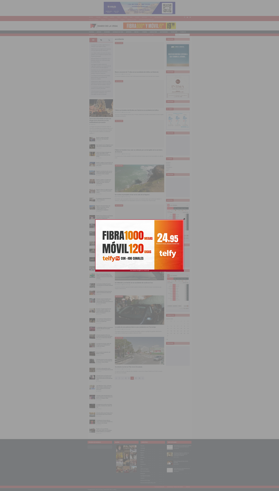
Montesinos (144, 17)
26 (174, 333)
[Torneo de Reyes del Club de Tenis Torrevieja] (170, 463)
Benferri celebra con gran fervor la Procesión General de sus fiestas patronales (104, 164)
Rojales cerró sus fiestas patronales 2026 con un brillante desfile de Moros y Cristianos (104, 430)
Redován (125, 17)
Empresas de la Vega (131, 19)
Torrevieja (98, 17)
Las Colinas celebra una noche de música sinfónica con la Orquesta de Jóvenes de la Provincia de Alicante (101, 54)
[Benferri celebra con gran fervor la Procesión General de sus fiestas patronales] (92, 164)
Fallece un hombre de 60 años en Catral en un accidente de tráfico (137, 110)
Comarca (123, 19)
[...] (93, 133)
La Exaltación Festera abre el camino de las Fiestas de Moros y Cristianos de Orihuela (104, 422)
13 (177, 328)
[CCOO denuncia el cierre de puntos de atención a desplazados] (170, 470)
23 (188, 331)
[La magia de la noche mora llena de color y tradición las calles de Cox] (92, 406)
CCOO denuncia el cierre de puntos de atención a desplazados (182, 469)
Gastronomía (164, 32)
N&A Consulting (113, 489)
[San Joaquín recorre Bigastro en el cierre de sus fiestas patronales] (92, 146)
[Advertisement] (178, 146)
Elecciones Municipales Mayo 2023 (146, 19)
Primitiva (168, 164)
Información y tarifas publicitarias (175, 486)
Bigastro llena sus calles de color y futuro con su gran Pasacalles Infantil (104, 191)
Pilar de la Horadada (93, 19)
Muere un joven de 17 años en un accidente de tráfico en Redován (137, 72)
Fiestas (136, 32)
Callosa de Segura (159, 17)
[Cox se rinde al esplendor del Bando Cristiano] (92, 354)
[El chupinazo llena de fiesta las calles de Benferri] (92, 200)
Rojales (118, 17)
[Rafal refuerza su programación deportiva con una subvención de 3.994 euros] (170, 447)
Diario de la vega (126, 74)
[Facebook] (184, 17)
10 (167, 328)
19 (174, 331)
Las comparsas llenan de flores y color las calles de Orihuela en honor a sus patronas (104, 320)
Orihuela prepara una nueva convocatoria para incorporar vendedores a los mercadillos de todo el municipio (101, 92)
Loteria (167, 169)
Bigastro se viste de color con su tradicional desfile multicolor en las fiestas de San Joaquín (104, 172)
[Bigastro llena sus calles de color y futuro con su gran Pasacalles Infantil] (92, 191)
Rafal (131, 17)
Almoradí (105, 17)
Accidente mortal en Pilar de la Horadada (128, 367)
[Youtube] (187, 17)
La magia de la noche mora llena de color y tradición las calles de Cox (104, 406)
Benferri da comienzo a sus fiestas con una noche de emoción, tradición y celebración (104, 217)
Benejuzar (103, 19)
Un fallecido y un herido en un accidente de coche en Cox (134, 283)
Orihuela (91, 17)
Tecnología (174, 32)
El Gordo (168, 165)
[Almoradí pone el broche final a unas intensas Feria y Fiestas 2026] (92, 226)
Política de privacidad (159, 486)
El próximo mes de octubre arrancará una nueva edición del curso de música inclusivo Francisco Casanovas (101, 71)
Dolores (137, 17)
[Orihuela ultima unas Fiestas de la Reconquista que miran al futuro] (92, 414)
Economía (107, 32)
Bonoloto (168, 162)
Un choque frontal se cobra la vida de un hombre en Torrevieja (135, 234)
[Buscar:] (182, 34)
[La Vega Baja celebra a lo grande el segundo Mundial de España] (92, 329)
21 (181, 331)
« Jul (167, 339)
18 (171, 331)
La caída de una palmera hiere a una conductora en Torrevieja (135, 327)
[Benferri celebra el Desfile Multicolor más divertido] (92, 139)
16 (188, 328)
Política (91, 32)
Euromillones (169, 167)
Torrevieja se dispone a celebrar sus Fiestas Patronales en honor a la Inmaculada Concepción (181, 454)
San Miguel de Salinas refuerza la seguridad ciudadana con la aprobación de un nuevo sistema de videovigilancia (101, 66)
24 (167, 333)
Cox (151, 17)
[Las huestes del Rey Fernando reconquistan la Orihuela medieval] (92, 285)
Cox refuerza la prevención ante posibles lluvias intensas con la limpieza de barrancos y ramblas (100, 77)
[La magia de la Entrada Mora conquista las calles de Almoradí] (92, 243)
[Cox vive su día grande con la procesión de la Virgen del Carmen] (92, 370)
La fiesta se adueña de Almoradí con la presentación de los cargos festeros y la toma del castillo (104, 250)
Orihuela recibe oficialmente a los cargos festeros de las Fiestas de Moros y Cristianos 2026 (104, 397)
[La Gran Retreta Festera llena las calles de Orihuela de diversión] (92, 293)
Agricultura (153, 32)
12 (139, 378)
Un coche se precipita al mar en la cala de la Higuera (132, 194)
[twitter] (190, 17)
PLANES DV (183, 32)
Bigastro (112, 17)
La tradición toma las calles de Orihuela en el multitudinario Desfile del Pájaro (103, 345)
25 (171, 333)
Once (167, 170)
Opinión (144, 32)
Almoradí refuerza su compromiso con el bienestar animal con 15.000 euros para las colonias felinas (100, 60)
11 (135, 378)
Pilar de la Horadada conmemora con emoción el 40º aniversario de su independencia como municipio (104, 259)
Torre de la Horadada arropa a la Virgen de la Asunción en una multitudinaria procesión (100, 120)
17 (167, 331)
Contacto (188, 486)
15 (184, 328)
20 (177, 331)
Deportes (128, 32)
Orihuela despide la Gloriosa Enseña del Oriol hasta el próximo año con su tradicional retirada (104, 336)
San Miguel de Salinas (113, 19)
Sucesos (99, 32)
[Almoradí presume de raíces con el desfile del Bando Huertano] (92, 268)
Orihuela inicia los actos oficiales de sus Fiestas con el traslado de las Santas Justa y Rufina (104, 361)
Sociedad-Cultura (118, 32)
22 (184, 331)
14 (181, 328)
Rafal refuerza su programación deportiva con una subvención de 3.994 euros (182, 446)
